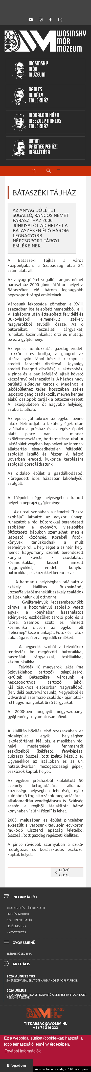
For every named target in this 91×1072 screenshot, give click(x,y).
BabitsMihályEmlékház (38, 95)
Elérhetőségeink (19, 953)
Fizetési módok (18, 914)
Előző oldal (61, 872)
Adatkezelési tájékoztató (26, 908)
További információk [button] (23, 1051)
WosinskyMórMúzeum (38, 70)
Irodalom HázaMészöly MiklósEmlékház (45, 121)
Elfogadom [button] (16, 1065)
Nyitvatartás (16, 932)
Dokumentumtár (19, 920)
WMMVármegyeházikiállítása (43, 147)
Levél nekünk (16, 926)
